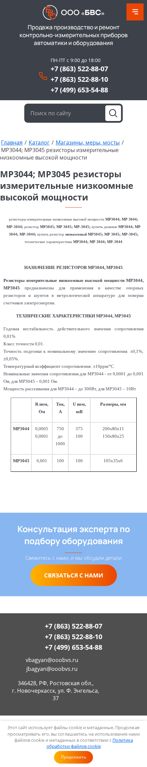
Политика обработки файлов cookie (89, 743)
